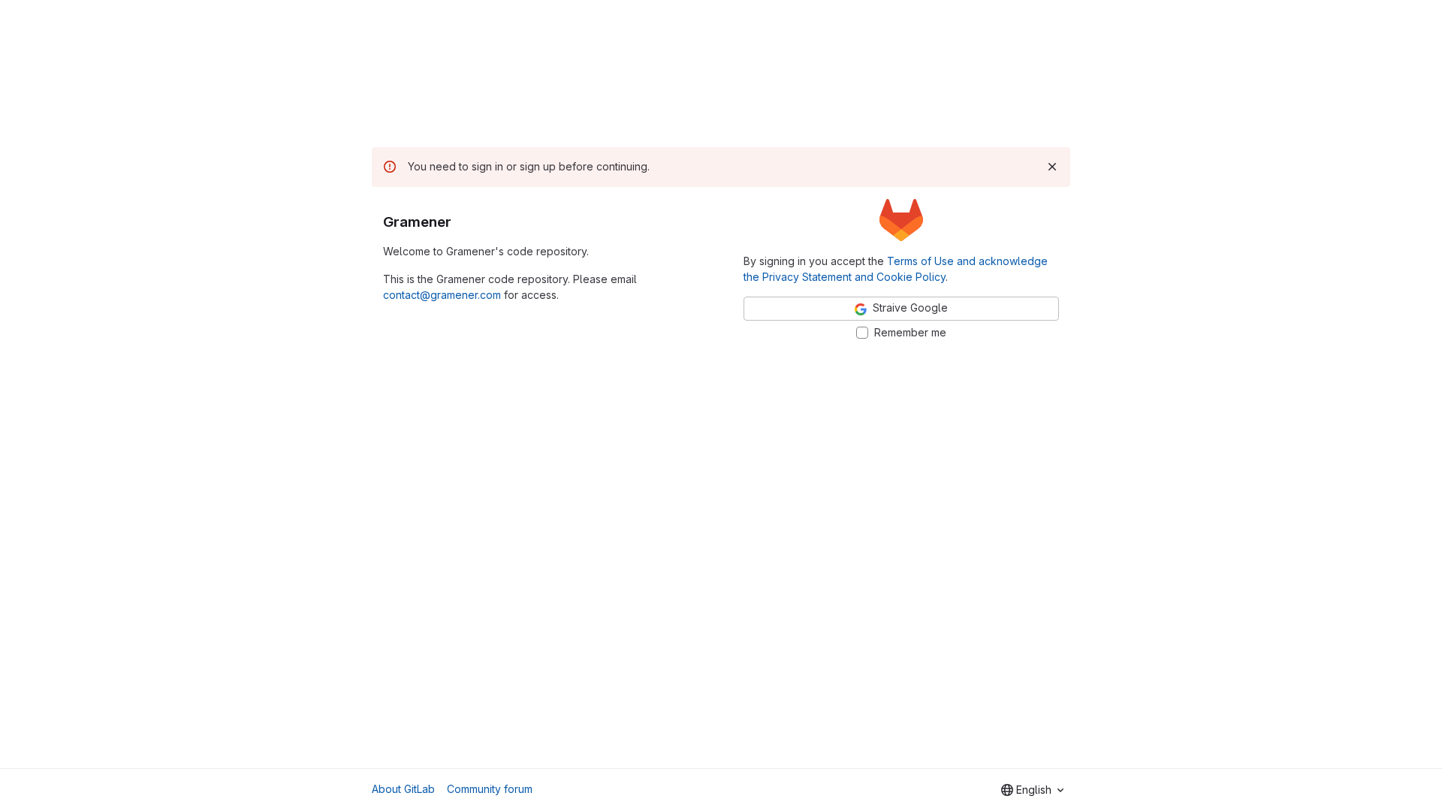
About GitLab (403, 788)
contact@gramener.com (442, 294)
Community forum (489, 788)
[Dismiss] (1052, 167)
